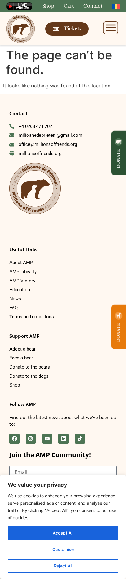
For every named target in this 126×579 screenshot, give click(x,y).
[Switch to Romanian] (116, 6)
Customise (63, 549)
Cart (69, 5)
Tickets (72, 28)
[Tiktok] (80, 439)
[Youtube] (47, 439)
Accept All (63, 532)
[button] (110, 28)
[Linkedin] (63, 439)
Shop (48, 5)
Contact (92, 5)
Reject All (63, 565)
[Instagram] (31, 439)
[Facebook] (14, 439)
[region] (63, 527)
